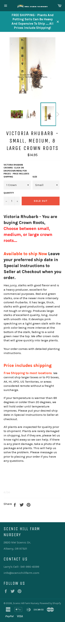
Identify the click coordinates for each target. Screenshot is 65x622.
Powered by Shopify (50, 603)
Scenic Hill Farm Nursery (26, 603)
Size (34, 176)
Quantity (9, 193)
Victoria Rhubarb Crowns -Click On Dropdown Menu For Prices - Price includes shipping (16, 171)
